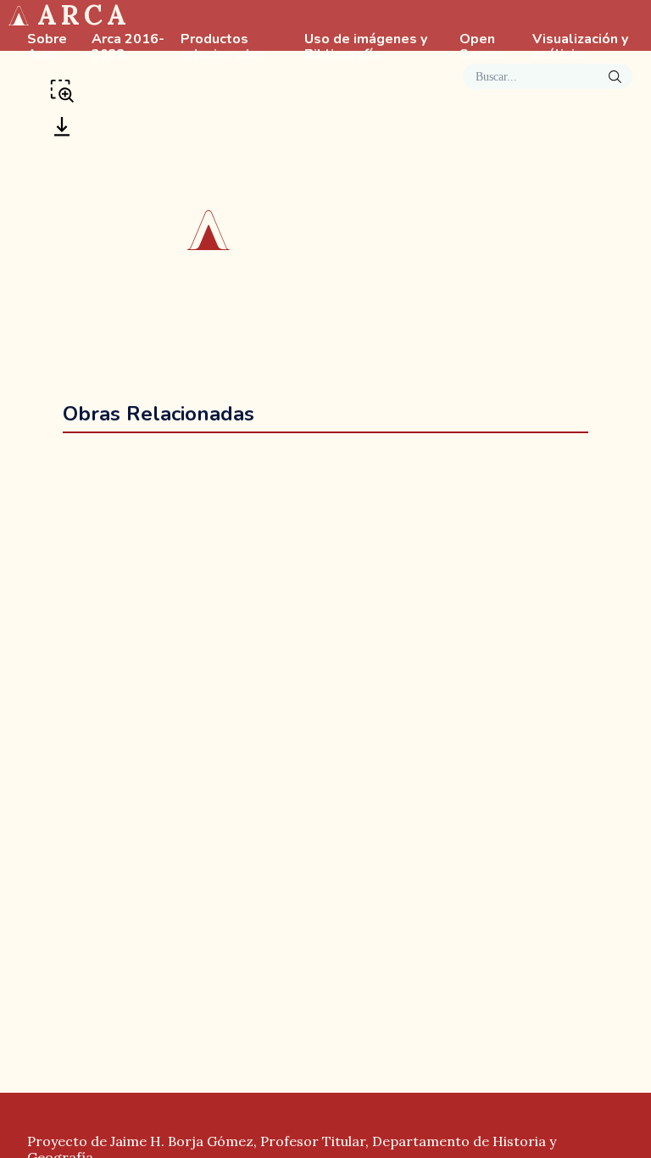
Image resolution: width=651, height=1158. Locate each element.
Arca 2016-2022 (128, 47)
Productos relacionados (223, 47)
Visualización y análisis (580, 47)
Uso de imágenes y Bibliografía (365, 47)
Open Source (482, 47)
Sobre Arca (47, 47)
